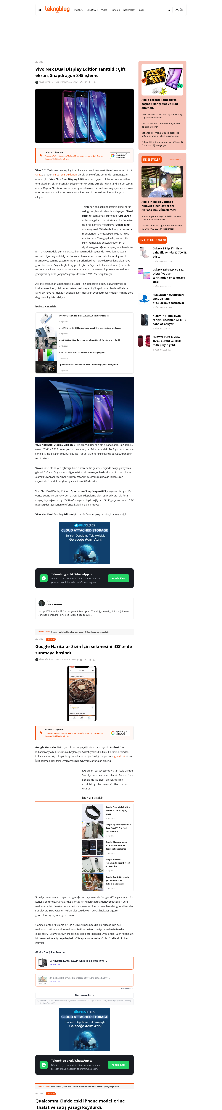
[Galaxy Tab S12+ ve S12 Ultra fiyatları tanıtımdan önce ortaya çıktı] (144, 274)
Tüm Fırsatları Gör (83, 995)
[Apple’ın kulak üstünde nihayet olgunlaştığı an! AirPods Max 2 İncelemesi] (162, 182)
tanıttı (38, 174)
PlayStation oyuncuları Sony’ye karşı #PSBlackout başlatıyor (168, 299)
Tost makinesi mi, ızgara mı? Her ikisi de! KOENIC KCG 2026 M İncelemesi (162, 227)
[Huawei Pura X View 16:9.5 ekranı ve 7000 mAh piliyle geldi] (144, 341)
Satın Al (53, 964)
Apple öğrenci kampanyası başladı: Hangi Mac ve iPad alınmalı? (160, 104)
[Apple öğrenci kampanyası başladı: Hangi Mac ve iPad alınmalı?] (162, 80)
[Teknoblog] (57, 10)
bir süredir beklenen (65, 174)
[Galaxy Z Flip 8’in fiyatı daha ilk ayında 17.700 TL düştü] (144, 252)
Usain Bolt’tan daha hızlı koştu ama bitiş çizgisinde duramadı (162, 116)
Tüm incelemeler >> (176, 159)
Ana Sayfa (39, 62)
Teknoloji (51, 639)
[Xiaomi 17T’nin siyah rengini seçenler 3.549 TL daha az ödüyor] (144, 320)
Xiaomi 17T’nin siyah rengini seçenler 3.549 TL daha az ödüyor (169, 320)
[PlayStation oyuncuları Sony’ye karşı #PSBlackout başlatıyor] (144, 299)
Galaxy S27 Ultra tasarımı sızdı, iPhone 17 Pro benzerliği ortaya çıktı (162, 144)
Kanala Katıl (118, 578)
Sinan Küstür (45, 82)
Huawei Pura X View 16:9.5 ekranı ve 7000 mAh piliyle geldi (167, 341)
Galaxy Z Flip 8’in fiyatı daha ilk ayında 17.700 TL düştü (170, 252)
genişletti (119, 756)
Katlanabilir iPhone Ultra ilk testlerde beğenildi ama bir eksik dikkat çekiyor (160, 134)
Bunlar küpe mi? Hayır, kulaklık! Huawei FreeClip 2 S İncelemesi (161, 218)
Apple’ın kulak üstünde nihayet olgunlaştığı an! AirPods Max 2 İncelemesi (159, 206)
